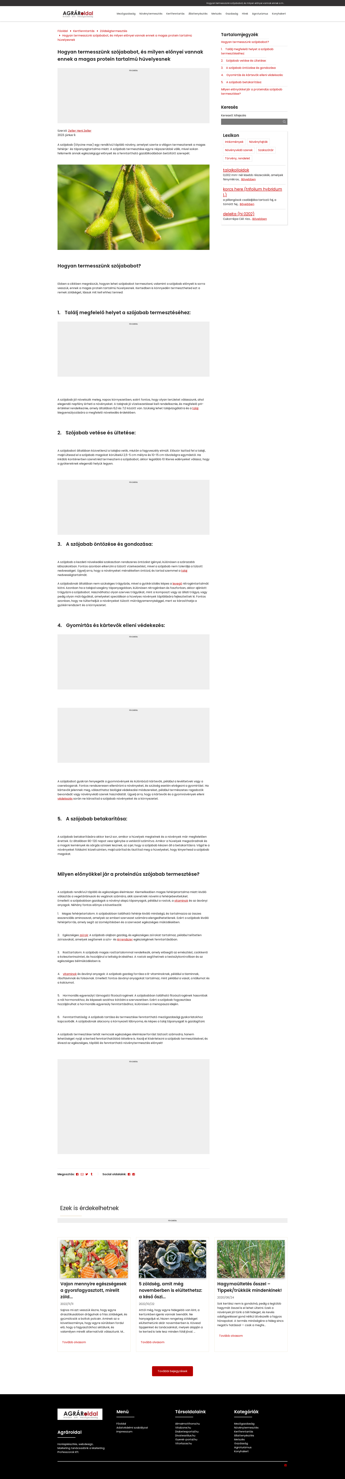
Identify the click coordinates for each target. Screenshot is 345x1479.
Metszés (216, 13)
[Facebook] (77, 1174)
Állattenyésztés (198, 13)
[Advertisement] (133, 97)
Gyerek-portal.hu (186, 1439)
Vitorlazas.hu (183, 1443)
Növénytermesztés (150, 13)
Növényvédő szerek (239, 150)
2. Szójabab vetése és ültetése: (243, 61)
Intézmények (234, 142)
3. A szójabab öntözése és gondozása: (248, 68)
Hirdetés (133, 70)
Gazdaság (232, 13)
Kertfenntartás (175, 13)
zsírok (84, 935)
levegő (177, 584)
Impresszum (124, 1431)
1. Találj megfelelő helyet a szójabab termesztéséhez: (247, 51)
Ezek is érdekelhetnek (89, 1208)
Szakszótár (266, 150)
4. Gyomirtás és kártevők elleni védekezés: (252, 75)
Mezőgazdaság (126, 13)
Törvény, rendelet (237, 158)
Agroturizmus (260, 13)
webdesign (86, 1444)
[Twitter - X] (87, 1174)
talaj (195, 408)
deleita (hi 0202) (238, 213)
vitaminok (181, 901)
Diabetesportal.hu (187, 1431)
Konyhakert (279, 13)
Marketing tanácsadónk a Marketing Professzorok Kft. (81, 1450)
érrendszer (125, 939)
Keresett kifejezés (233, 115)
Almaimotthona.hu (187, 1423)
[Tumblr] (91, 1174)
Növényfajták (258, 142)
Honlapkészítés (67, 1444)
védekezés (65, 799)
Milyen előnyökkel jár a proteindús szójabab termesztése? (251, 91)
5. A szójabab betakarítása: (241, 82)
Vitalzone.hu (183, 1427)
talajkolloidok (236, 170)
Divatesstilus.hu (185, 1435)
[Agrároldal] (77, 14)
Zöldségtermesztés (113, 31)
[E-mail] (82, 1174)
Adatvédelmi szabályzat (132, 1427)
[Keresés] (284, 121)
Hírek (245, 13)
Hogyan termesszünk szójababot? (245, 42)
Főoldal (63, 31)
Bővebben (248, 179)
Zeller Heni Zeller (79, 131)
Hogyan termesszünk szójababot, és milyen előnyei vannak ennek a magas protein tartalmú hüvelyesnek (246, 3)
